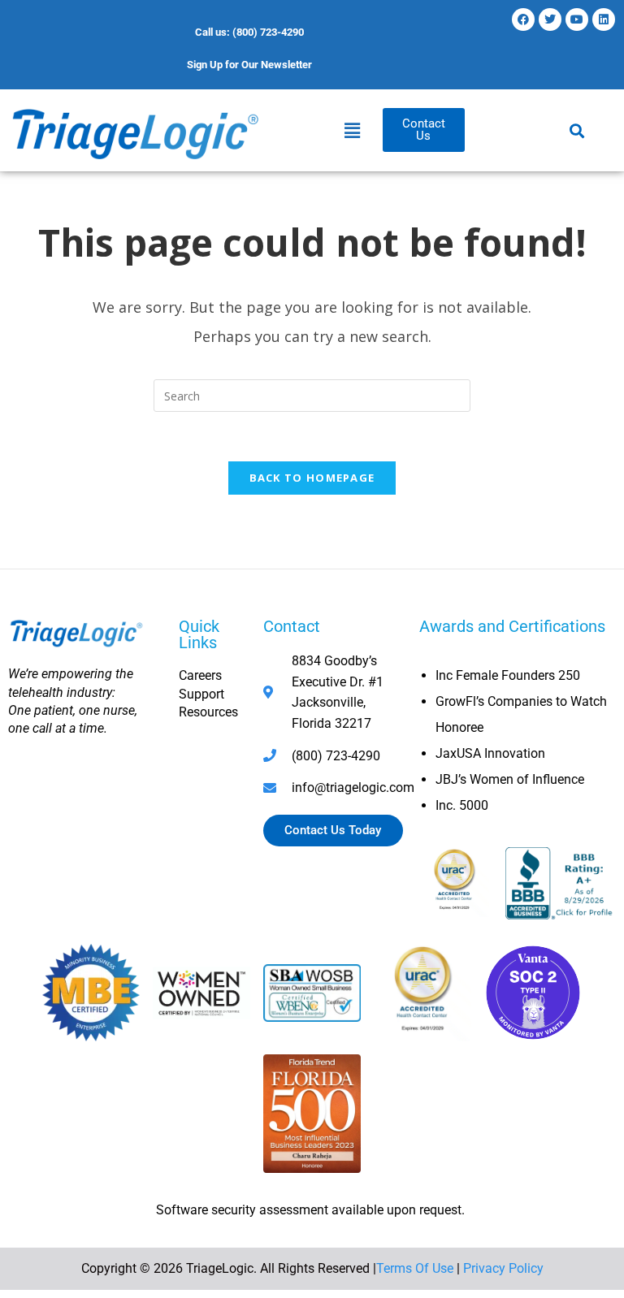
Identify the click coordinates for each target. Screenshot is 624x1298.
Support (201, 694)
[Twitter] (550, 19)
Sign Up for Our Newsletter (249, 64)
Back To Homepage (312, 477)
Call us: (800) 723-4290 (249, 32)
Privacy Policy (503, 1268)
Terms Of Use (414, 1268)
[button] (352, 130)
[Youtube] (577, 19)
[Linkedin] (603, 19)
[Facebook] (523, 19)
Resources (208, 712)
